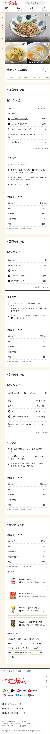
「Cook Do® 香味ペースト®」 (20, 417)
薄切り (21, 449)
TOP (3, 671)
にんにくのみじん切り (19, 124)
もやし (10, 108)
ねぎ (9, 401)
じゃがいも (12, 260)
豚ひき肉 (11, 113)
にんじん (11, 406)
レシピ (11, 671)
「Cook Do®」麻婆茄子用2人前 (19, 129)
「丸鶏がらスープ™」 (15, 265)
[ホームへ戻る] (9, 3)
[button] (35, 3)
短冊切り (40, 449)
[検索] (28, 3)
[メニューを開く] (47, 3)
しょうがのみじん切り (19, 119)
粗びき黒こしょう (17, 281)
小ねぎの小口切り (14, 142)
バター (13, 270)
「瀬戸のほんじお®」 (18, 276)
